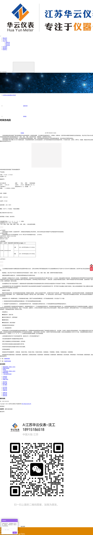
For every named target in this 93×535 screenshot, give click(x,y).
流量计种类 (5, 379)
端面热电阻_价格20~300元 (9, 366)
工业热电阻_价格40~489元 (9, 371)
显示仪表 (5, 388)
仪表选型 (5, 376)
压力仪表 (5, 387)
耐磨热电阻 (7, 358)
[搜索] (10, 61)
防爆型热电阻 (7, 361)
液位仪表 (5, 394)
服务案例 (5, 48)
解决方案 (5, 383)
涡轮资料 (5, 381)
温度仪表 (5, 395)
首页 (9, 95)
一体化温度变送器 (7, 374)
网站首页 (5, 38)
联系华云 (5, 49)
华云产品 (5, 41)
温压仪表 (7, 45)
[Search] (23, 67)
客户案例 (5, 384)
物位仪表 (7, 43)
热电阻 (22, 133)
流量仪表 (7, 42)
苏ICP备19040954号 (26, 403)
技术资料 (5, 46)
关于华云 (5, 39)
